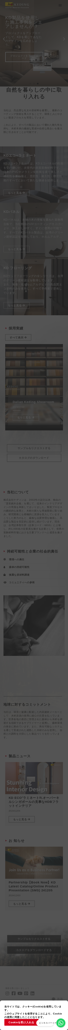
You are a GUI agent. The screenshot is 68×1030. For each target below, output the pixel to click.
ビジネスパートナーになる (52, 1023)
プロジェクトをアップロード (24, 57)
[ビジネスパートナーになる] (61, 1023)
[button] (60, 5)
